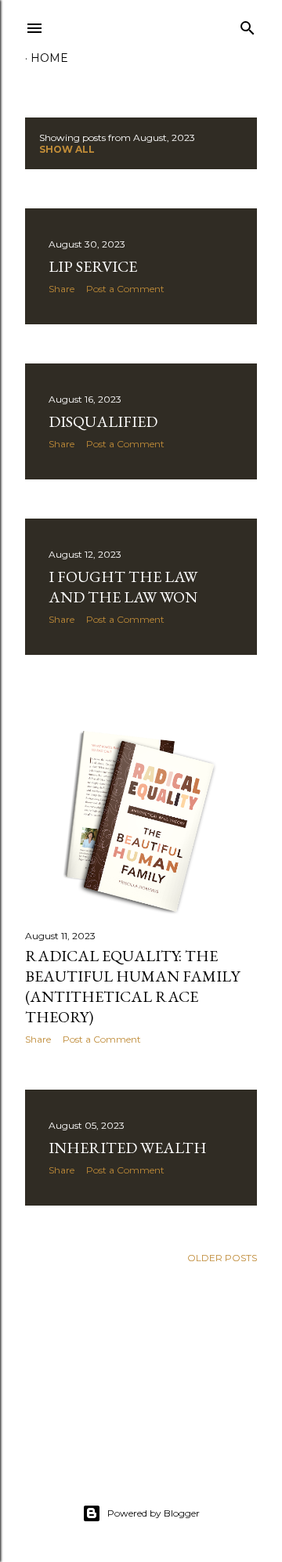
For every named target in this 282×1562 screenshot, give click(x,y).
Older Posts (222, 1258)
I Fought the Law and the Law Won (123, 586)
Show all (67, 149)
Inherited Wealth (128, 1147)
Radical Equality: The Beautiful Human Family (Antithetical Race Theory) (132, 986)
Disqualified (103, 421)
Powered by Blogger (153, 1513)
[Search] (247, 24)
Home (49, 58)
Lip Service (93, 266)
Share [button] (61, 289)
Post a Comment (125, 289)
